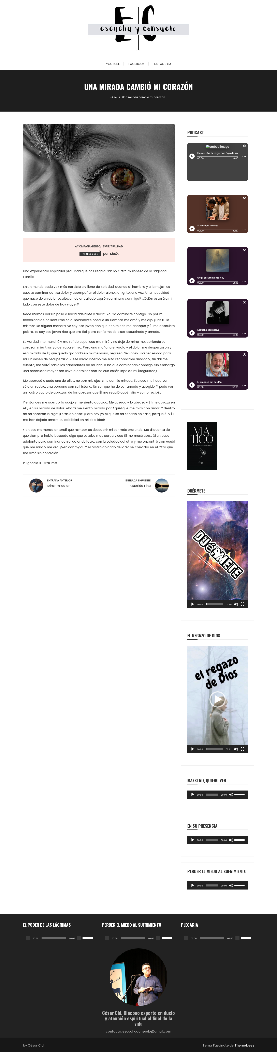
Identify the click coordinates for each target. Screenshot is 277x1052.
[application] (217, 554)
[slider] (214, 604)
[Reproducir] (193, 604)
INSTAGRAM (162, 64)
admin (114, 253)
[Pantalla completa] (242, 604)
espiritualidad (113, 246)
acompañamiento (88, 246)
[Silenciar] (236, 604)
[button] (217, 554)
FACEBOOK (137, 64)
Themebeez (244, 1045)
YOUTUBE (113, 64)
